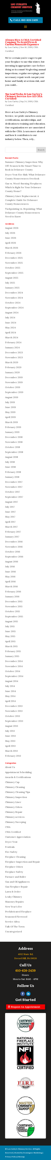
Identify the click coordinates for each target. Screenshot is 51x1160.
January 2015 (12, 656)
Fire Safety (11, 851)
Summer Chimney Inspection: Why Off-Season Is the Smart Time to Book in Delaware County (24, 166)
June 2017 (10, 511)
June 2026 (10, 237)
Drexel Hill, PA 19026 (25, 958)
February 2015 (13, 651)
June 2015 (10, 631)
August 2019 (11, 397)
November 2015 (14, 606)
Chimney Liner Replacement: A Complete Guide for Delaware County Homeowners (22, 200)
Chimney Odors (13, 807)
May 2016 (10, 576)
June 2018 (10, 466)
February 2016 (13, 591)
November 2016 (14, 546)
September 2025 (14, 272)
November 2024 (14, 297)
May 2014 (10, 696)
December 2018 (14, 437)
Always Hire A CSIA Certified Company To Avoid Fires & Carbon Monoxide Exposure (23, 42)
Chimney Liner (13, 802)
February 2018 (13, 472)
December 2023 (14, 352)
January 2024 (12, 347)
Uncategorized (13, 931)
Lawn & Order (13, 891)
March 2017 (11, 526)
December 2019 (14, 377)
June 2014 (10, 691)
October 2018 (12, 447)
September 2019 (14, 392)
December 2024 (14, 292)
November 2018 (14, 442)
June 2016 (10, 571)
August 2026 (11, 228)
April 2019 (10, 417)
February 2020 (13, 367)
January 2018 (12, 477)
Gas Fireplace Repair (16, 886)
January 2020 (12, 372)
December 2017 (14, 481)
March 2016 (11, 586)
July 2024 (10, 317)
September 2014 (14, 676)
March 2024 (11, 337)
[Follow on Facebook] (22, 993)
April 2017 (10, 521)
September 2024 (14, 307)
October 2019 (12, 387)
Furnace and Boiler (15, 876)
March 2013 (11, 750)
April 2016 (10, 581)
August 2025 (11, 277)
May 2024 (10, 327)
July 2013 (10, 730)
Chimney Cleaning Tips (17, 792)
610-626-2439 (25, 970)
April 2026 (10, 242)
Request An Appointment (25, 1006)
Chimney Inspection (16, 797)
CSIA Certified (13, 831)
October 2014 (12, 671)
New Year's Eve (13, 906)
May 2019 (10, 412)
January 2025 (12, 287)
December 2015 (14, 601)
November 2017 (14, 486)
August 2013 (11, 726)
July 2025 (10, 282)
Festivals (10, 846)
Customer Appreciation (17, 836)
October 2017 (12, 491)
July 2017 (10, 506)
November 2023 (14, 357)
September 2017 (14, 496)
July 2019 (10, 402)
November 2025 (14, 262)
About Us (10, 767)
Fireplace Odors (14, 866)
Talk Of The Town (15, 926)
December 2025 (14, 257)
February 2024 (13, 342)
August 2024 (11, 312)
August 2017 (11, 501)
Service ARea (12, 921)
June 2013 (10, 735)
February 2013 (13, 755)
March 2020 (11, 362)
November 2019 (14, 382)
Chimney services (15, 816)
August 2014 (11, 681)
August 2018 (11, 457)
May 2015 (10, 636)
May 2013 (10, 741)
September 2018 (14, 452)
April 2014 (10, 701)
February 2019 (13, 427)
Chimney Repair (13, 812)
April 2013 (10, 745)
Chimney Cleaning (15, 787)
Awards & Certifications (18, 777)
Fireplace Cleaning (15, 856)
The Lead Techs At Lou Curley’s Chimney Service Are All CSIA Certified (23, 96)
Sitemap (21, 1157)
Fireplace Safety (14, 871)
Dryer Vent (11, 841)
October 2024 (12, 302)
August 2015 (11, 621)
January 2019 (12, 432)
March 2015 (11, 646)
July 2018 (10, 462)
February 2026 (13, 252)
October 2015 (12, 611)
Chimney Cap (12, 782)
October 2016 (12, 551)
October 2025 (12, 267)
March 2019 (11, 422)
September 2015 (14, 616)
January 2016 (12, 596)
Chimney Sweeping (15, 822)
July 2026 (10, 232)
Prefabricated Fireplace (18, 911)
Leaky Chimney (13, 896)
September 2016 (14, 556)
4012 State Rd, (25, 954)
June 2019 (10, 407)
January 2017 (12, 536)
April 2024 (10, 332)
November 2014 (14, 666)
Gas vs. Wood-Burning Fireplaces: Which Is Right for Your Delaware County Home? (23, 187)
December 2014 (14, 661)
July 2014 (10, 686)
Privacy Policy (11, 1157)
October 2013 (12, 716)
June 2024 (10, 322)
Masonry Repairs (14, 901)
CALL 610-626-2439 (25, 20)
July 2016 (10, 566)
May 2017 (10, 516)
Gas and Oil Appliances (17, 881)
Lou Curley (13, 47)
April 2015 (10, 641)
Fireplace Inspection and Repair (22, 861)
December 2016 (14, 541)
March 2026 (11, 247)
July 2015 (10, 626)
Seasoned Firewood (16, 916)
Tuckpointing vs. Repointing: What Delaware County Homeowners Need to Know (23, 212)
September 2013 (14, 721)
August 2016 (11, 561)
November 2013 (14, 711)
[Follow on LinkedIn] (28, 993)
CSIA (7, 827)
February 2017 (13, 531)
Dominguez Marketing (32, 1153)
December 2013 (14, 706)
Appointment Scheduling (18, 772)
